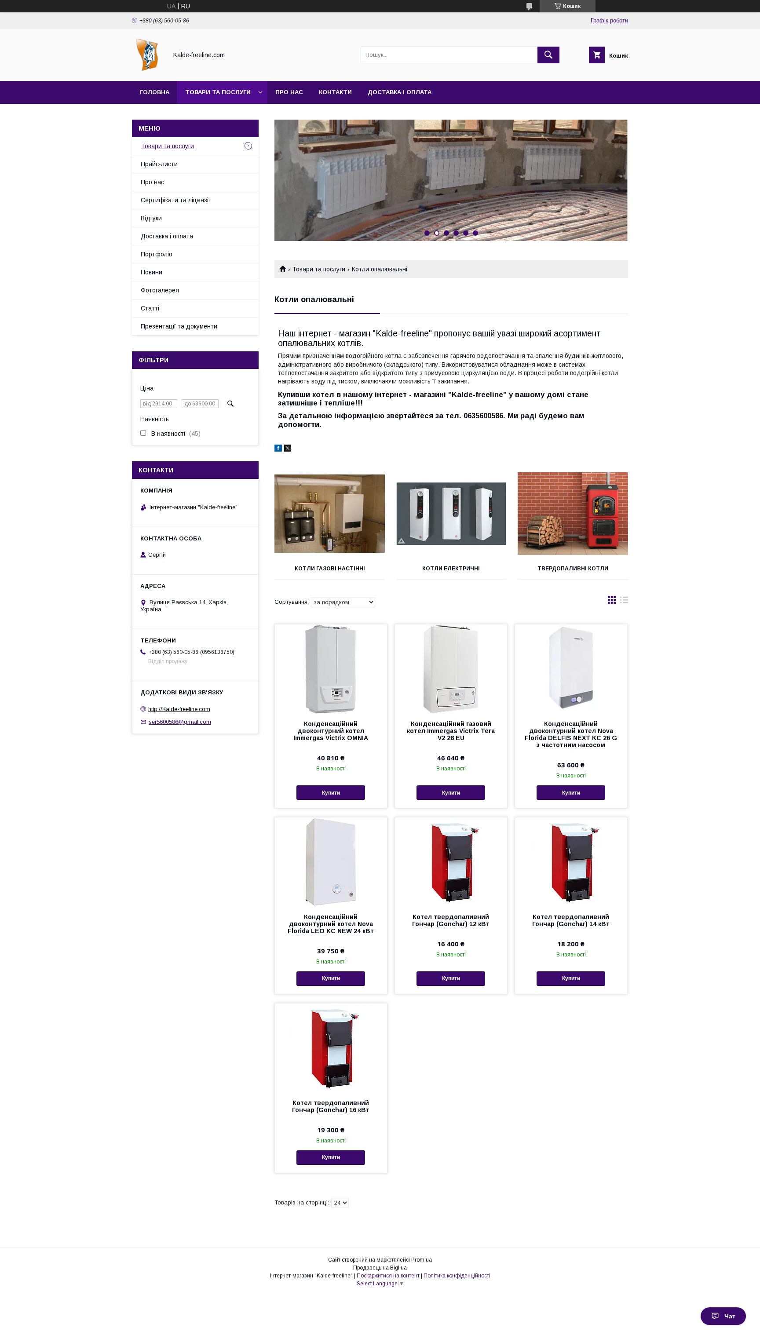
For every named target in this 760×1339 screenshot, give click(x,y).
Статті (150, 308)
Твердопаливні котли (572, 569)
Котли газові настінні (330, 569)
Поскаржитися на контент (388, 1276)
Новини (151, 272)
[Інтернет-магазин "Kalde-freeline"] (147, 69)
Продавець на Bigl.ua (380, 1268)
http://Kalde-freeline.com (179, 709)
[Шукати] (548, 55)
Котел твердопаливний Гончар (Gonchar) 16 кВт (330, 1106)
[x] (287, 449)
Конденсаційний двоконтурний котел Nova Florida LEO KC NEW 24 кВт (331, 923)
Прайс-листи (159, 164)
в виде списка (624, 602)
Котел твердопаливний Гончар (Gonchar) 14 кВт (571, 920)
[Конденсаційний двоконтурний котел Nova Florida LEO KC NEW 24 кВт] (331, 861)
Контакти (335, 92)
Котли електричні (451, 569)
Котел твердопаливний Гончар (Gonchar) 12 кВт (451, 920)
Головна (154, 92)
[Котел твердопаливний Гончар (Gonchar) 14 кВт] (571, 861)
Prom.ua (421, 1260)
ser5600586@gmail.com (180, 722)
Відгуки (151, 218)
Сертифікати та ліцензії (175, 200)
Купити (331, 793)
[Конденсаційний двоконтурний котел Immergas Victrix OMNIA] (331, 668)
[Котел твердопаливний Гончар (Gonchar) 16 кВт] (331, 1047)
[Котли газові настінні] (329, 514)
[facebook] (278, 449)
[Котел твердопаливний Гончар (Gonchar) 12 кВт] (451, 861)
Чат (729, 1316)
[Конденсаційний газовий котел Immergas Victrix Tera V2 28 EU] (451, 668)
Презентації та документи (179, 326)
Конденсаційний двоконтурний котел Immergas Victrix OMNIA (330, 730)
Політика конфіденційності (457, 1276)
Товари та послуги (218, 92)
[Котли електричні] (451, 514)
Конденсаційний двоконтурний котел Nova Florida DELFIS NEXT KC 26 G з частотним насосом (571, 734)
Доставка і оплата (399, 92)
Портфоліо (156, 254)
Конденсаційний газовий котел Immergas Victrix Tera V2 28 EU (451, 730)
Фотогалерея (160, 290)
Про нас (289, 92)
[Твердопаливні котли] (573, 514)
